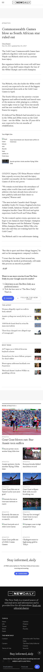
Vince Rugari (6, 44)
